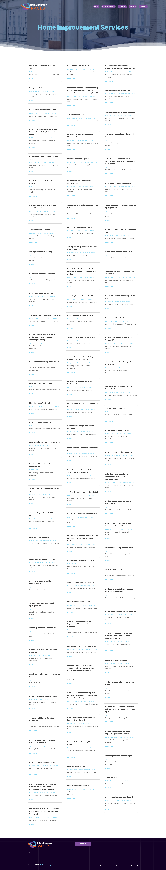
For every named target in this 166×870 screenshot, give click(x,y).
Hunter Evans (72, 341)
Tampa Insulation (36, 88)
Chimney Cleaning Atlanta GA (117, 90)
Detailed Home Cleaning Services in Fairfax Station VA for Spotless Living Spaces (120, 709)
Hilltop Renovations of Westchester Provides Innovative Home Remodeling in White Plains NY (43, 786)
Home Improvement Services (49, 72)
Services (133, 6)
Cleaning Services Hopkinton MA (80, 296)
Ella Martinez (34, 365)
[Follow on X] (32, 852)
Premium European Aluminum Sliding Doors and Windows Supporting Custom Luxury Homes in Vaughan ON (82, 90)
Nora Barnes (34, 519)
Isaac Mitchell (35, 113)
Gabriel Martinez (35, 255)
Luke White (34, 792)
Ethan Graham (35, 277)
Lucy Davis (72, 211)
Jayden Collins (73, 495)
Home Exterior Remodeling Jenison (43, 696)
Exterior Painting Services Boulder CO (44, 442)
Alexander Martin (112, 507)
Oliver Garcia (73, 701)
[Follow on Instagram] (36, 852)
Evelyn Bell (72, 140)
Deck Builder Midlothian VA (78, 66)
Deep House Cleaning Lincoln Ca (80, 560)
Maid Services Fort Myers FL (78, 766)
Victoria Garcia (35, 587)
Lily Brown (34, 233)
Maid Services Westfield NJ (40, 403)
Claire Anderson (35, 631)
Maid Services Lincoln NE (39, 537)
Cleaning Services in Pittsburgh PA (119, 756)
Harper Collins (73, 605)
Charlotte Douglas (112, 482)
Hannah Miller (73, 69)
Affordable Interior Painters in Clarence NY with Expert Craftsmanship (117, 476)
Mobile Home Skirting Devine (79, 159)
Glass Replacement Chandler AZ (42, 628)
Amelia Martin (73, 186)
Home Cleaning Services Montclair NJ (120, 611)
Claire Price (72, 674)
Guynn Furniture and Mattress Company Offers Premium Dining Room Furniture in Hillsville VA (80, 668)
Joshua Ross (34, 540)
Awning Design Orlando (115, 408)
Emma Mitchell (73, 118)
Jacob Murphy (35, 699)
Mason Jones (73, 585)
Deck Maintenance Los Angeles (118, 183)
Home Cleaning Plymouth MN (117, 430)
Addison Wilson (35, 470)
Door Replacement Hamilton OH (80, 315)
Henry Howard (73, 723)
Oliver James (35, 138)
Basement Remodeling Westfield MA (44, 361)
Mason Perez (72, 277)
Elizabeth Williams (36, 343)
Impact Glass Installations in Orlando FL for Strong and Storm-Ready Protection (82, 538)
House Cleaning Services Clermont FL (44, 762)
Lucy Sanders (35, 445)
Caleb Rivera (72, 319)
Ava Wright (72, 564)
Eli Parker (109, 781)
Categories (122, 6)
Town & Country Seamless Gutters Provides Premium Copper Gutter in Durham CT (82, 271)
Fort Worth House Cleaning (116, 660)
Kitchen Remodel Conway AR (41, 293)
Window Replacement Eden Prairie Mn (82, 514)
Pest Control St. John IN (114, 318)
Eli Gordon (34, 211)
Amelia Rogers (35, 562)
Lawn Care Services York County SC (81, 646)
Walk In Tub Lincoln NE (114, 569)
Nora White (34, 296)
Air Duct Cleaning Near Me (40, 230)
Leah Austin (34, 680)
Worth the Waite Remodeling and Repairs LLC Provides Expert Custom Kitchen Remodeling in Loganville (82, 695)
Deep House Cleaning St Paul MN (42, 110)
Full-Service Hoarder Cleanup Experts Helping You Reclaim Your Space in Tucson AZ (44, 811)
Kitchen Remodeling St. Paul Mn (80, 227)
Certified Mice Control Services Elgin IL (82, 492)
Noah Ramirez (35, 318)
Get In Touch (83, 844)
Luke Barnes (110, 321)
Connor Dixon (35, 187)
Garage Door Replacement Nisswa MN (45, 315)
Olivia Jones (110, 573)
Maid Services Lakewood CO (78, 602)
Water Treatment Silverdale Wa (118, 252)
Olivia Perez (110, 551)
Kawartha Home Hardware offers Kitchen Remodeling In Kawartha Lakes (43, 132)
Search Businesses (108, 6)
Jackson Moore (73, 253)
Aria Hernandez (35, 72)
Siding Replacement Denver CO (42, 559)
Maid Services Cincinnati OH (78, 786)
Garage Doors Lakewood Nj (40, 252)
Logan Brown (72, 363)
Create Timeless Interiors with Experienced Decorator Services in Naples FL (81, 624)
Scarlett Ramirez (35, 765)
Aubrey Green (35, 817)
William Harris (111, 115)
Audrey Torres (35, 387)
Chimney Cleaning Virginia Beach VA (120, 112)
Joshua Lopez (73, 453)
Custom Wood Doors (75, 115)
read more (33, 79)
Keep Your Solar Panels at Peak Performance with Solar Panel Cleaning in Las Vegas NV (42, 337)
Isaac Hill (33, 162)
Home (96, 6)
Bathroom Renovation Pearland (42, 274)
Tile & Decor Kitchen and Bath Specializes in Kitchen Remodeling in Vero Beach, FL (120, 161)
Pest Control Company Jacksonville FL (121, 797)
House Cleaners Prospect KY (40, 422)
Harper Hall (34, 494)
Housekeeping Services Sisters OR (119, 452)
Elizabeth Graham (112, 186)
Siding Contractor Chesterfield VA (81, 337)
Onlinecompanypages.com (49, 865)
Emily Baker (72, 299)
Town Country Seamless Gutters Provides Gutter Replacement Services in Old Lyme (118, 635)
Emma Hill (34, 609)
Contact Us (143, 6)
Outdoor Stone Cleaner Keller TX (80, 582)
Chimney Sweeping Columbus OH (119, 548)
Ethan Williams (73, 96)
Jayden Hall (110, 433)
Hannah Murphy (111, 455)
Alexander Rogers (36, 91)
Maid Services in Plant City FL (41, 383)
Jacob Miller (34, 655)
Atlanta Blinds (111, 777)
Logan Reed (72, 431)
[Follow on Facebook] (29, 852)
